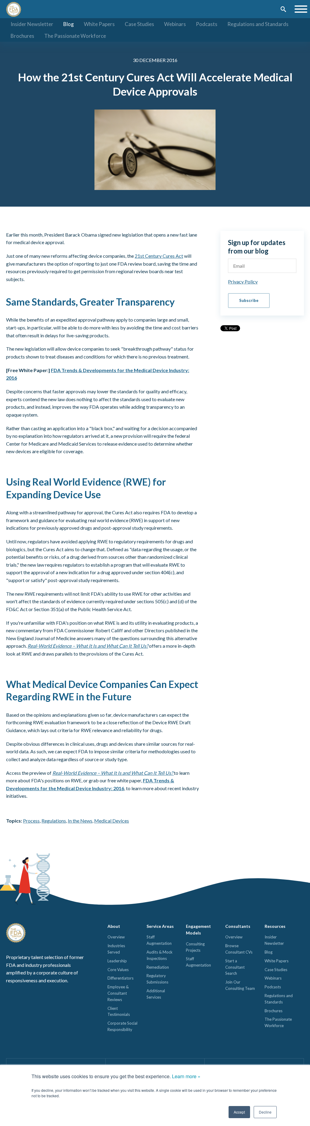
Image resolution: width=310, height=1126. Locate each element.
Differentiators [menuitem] (120, 978)
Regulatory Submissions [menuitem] (157, 978)
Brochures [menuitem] (22, 36)
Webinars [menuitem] (175, 24)
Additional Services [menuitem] (156, 994)
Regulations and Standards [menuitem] (258, 24)
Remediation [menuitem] (158, 967)
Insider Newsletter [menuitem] (32, 24)
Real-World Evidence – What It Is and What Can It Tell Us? (88, 646)
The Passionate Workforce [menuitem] (75, 36)
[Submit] (283, 9)
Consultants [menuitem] (237, 926)
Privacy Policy (243, 281)
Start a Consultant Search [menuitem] (235, 967)
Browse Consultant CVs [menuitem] (238, 948)
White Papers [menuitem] (99, 24)
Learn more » (186, 1076)
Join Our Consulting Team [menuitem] (240, 985)
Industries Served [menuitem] (116, 948)
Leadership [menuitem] (117, 960)
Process (31, 820)
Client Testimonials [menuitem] (118, 1011)
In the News (80, 820)
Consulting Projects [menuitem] (195, 947)
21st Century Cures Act (159, 256)
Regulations (53, 820)
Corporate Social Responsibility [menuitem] (122, 1026)
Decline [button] (265, 1112)
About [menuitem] (113, 926)
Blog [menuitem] (68, 24)
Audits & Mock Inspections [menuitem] (160, 955)
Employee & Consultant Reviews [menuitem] (118, 993)
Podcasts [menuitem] (206, 24)
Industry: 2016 (107, 788)
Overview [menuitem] (116, 937)
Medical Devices (111, 820)
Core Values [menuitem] (118, 969)
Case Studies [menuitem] (139, 24)
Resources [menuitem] (275, 926)
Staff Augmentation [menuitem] (159, 940)
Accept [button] (239, 1112)
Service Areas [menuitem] (160, 926)
